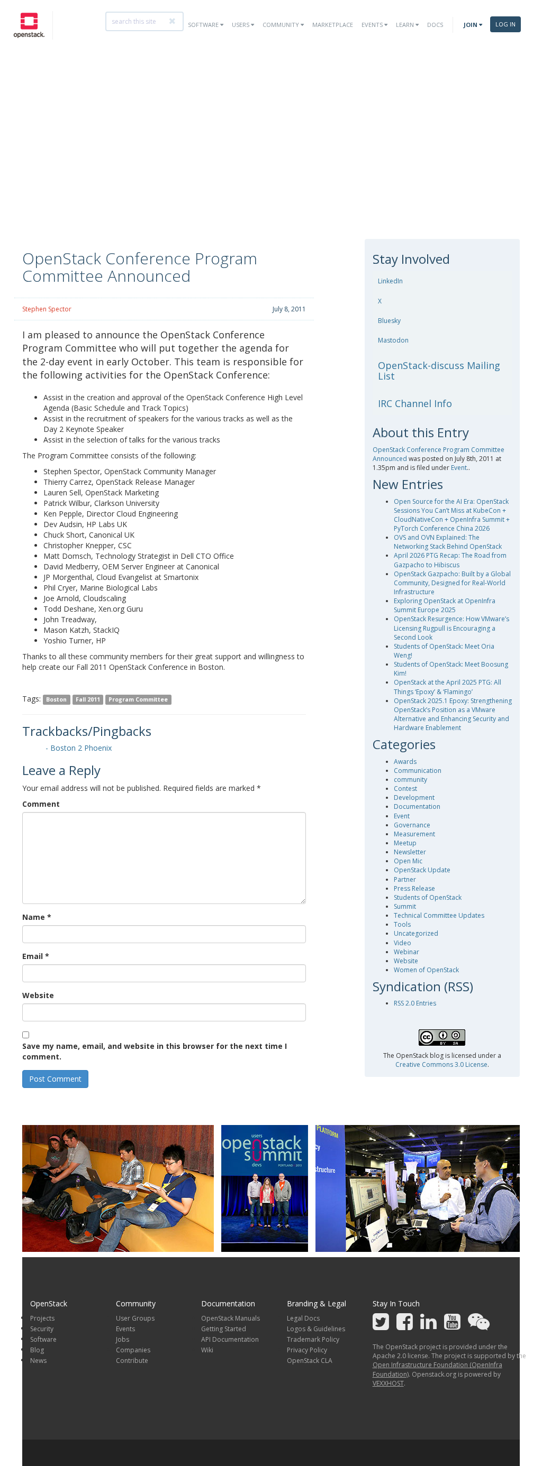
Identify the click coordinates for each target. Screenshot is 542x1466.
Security (41, 1328)
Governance (412, 824)
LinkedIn (390, 280)
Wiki (207, 1349)
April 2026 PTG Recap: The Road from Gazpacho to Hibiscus (450, 560)
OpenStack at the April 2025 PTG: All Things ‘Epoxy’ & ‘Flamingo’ (447, 687)
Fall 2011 (88, 699)
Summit (405, 906)
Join (471, 25)
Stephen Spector (46, 309)
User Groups (135, 1318)
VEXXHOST (388, 1383)
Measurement (414, 833)
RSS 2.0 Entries (415, 1003)
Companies (133, 1349)
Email (35, 956)
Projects (42, 1318)
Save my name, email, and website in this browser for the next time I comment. (154, 1051)
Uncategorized (416, 933)
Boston (56, 699)
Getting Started (223, 1328)
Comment (41, 804)
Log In (505, 24)
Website (38, 995)
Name (36, 917)
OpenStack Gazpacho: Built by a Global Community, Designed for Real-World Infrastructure (452, 582)
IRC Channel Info (415, 403)
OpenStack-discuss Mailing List (439, 370)
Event (459, 467)
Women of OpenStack (426, 969)
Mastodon (393, 340)
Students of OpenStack (428, 897)
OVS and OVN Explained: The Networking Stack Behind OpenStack (448, 542)
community (410, 779)
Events (373, 25)
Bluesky (389, 320)
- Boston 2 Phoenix (79, 748)
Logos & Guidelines (316, 1328)
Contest (405, 788)
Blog (37, 1349)
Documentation (417, 806)
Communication (417, 770)
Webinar (406, 951)
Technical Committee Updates (439, 915)
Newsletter (410, 851)
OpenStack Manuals (230, 1318)
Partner (405, 879)
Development (414, 797)
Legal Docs (303, 1318)
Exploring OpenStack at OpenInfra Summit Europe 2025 (444, 605)
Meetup (405, 842)
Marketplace (332, 25)
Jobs (122, 1339)
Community (282, 25)
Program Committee (138, 699)
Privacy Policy (307, 1349)
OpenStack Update (422, 869)
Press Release (414, 888)
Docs (435, 25)
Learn (405, 25)
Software (204, 25)
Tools (402, 924)
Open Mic (408, 860)
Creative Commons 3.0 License (441, 1064)
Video (402, 942)
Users (241, 25)
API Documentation (230, 1339)
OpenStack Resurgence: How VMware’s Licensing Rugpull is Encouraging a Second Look (451, 627)
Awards (405, 761)
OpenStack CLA (309, 1360)
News (38, 1360)
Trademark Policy (313, 1339)
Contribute (132, 1360)
